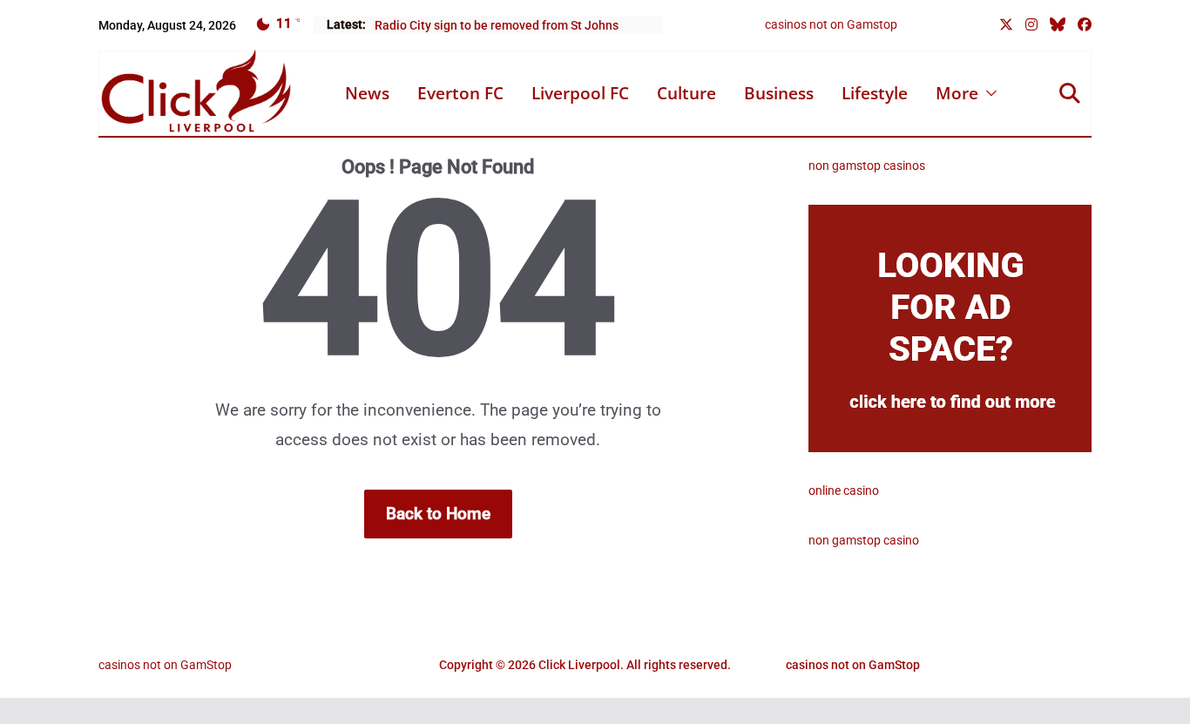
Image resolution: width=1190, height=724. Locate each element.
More (957, 93)
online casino (843, 490)
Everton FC (460, 93)
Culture (686, 93)
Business (779, 93)
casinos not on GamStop (165, 665)
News (367, 93)
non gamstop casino (863, 540)
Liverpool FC (580, 93)
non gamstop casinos (866, 166)
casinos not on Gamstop (831, 24)
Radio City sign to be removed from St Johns (497, 25)
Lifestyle (875, 93)
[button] (987, 93)
